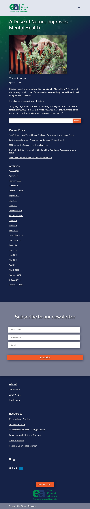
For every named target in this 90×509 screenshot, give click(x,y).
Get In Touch (45, 484)
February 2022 (15, 181)
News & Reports (16, 440)
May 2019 (13, 260)
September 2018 (16, 285)
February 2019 (15, 275)
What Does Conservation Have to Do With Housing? (30, 157)
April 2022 (13, 176)
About (13, 384)
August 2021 (14, 195)
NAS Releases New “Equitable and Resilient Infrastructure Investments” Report (42, 135)
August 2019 (14, 245)
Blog (12, 459)
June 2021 (13, 205)
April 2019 (13, 265)
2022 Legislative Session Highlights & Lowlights (28, 145)
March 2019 (14, 270)
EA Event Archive (17, 424)
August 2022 (14, 171)
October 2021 (15, 186)
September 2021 (16, 191)
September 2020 (16, 215)
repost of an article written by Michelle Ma (37, 89)
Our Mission (14, 389)
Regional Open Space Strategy (23, 445)
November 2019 (16, 235)
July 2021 (13, 200)
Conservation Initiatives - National (25, 435)
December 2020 (15, 210)
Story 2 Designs (28, 506)
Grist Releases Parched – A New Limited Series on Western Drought (37, 140)
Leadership (14, 400)
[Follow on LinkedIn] (21, 468)
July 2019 (13, 250)
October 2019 (15, 240)
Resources (15, 413)
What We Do (15, 394)
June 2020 (13, 220)
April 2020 (13, 230)
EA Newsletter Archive (19, 419)
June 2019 (13, 255)
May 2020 (13, 225)
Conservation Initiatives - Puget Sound (27, 429)
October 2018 (15, 280)
